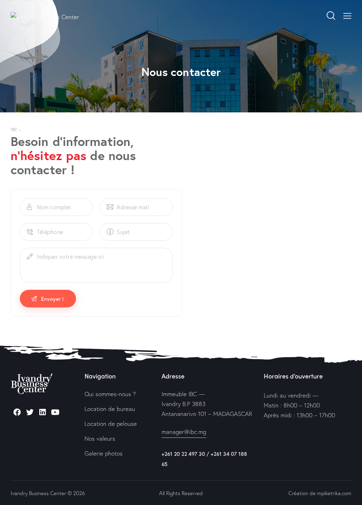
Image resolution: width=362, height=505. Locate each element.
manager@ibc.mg (184, 432)
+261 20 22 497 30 (183, 453)
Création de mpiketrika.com (319, 493)
